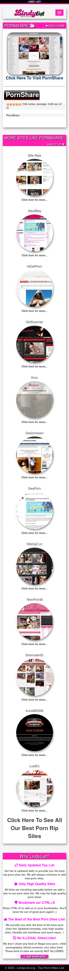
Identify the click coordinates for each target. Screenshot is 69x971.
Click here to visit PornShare (34, 78)
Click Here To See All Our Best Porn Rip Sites (34, 828)
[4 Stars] (16, 104)
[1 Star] (7, 104)
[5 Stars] (19, 104)
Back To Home (56, 25)
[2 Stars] (10, 104)
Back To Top (54, 144)
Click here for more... (34, 199)
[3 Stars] (13, 104)
